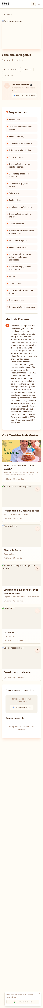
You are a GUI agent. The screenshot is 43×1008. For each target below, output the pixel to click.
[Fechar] (39, 993)
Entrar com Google (25, 1002)
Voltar (9, 14)
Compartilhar (12, 69)
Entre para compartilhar (25, 95)
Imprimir (28, 69)
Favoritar (10, 75)
